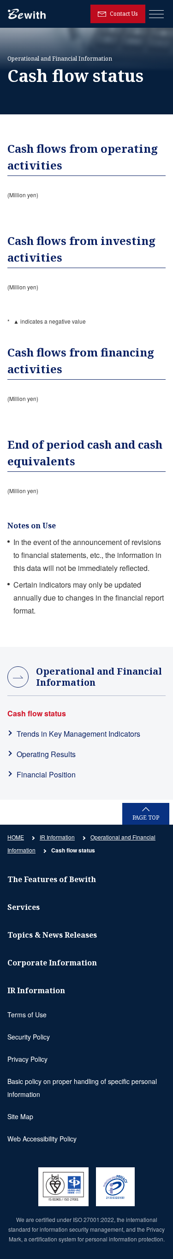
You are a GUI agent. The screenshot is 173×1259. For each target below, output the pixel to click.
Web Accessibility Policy (42, 1138)
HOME (15, 837)
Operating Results (46, 754)
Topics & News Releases (52, 935)
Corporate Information (52, 963)
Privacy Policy (27, 1059)
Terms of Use (27, 1014)
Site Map (20, 1116)
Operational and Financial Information (99, 677)
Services (23, 907)
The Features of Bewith (51, 879)
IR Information (57, 837)
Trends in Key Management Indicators (78, 733)
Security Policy (28, 1036)
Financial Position (46, 774)
